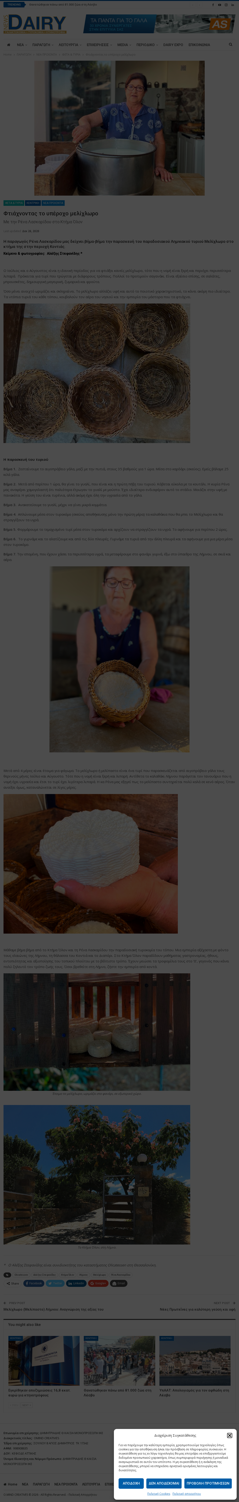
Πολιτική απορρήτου (186, 1494)
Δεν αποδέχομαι (164, 1483)
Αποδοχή (131, 1483)
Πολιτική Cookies (158, 1494)
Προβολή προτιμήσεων (208, 1483)
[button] (229, 1435)
